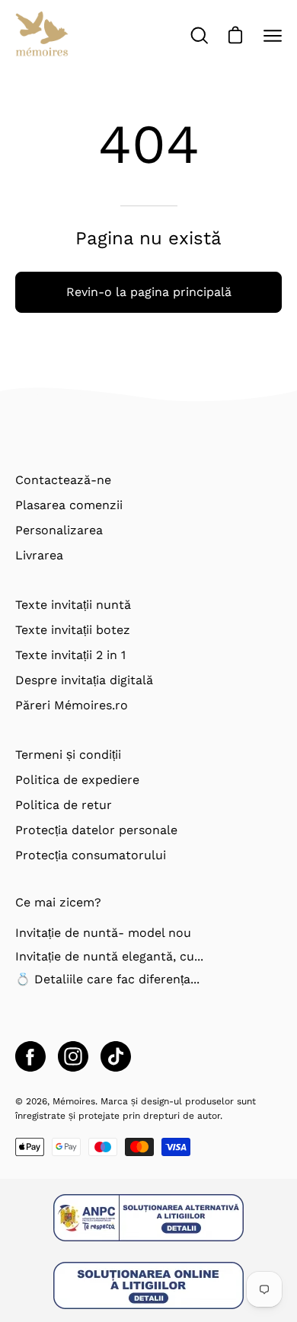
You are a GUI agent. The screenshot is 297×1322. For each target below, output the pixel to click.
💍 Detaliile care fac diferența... (107, 979)
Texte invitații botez (72, 630)
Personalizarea (59, 530)
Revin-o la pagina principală (149, 292)
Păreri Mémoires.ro (71, 705)
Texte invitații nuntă (73, 604)
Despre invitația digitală (84, 680)
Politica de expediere (77, 779)
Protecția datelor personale (96, 830)
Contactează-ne (63, 480)
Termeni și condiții (68, 754)
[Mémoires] (42, 35)
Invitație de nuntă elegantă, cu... (109, 956)
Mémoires (74, 1101)
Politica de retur (63, 805)
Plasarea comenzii (69, 505)
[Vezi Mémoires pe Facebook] (30, 1056)
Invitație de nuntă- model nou (103, 932)
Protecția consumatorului (90, 855)
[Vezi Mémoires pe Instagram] (73, 1056)
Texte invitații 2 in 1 (70, 655)
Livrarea (39, 555)
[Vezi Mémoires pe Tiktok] (116, 1056)
